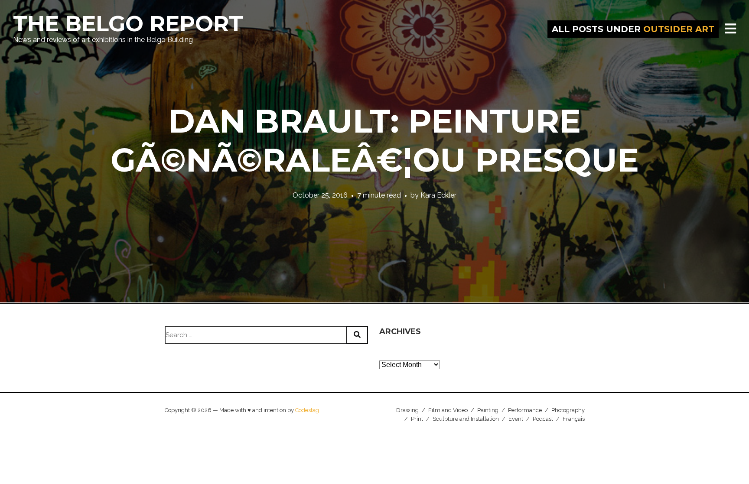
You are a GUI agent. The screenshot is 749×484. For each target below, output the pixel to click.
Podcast (543, 419)
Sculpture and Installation (466, 419)
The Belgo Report (128, 23)
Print (417, 419)
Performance (525, 410)
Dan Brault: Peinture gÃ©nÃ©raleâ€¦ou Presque (375, 140)
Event (515, 419)
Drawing (407, 410)
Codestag (307, 410)
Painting (487, 410)
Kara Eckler (438, 195)
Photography (568, 410)
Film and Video (448, 410)
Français (574, 419)
